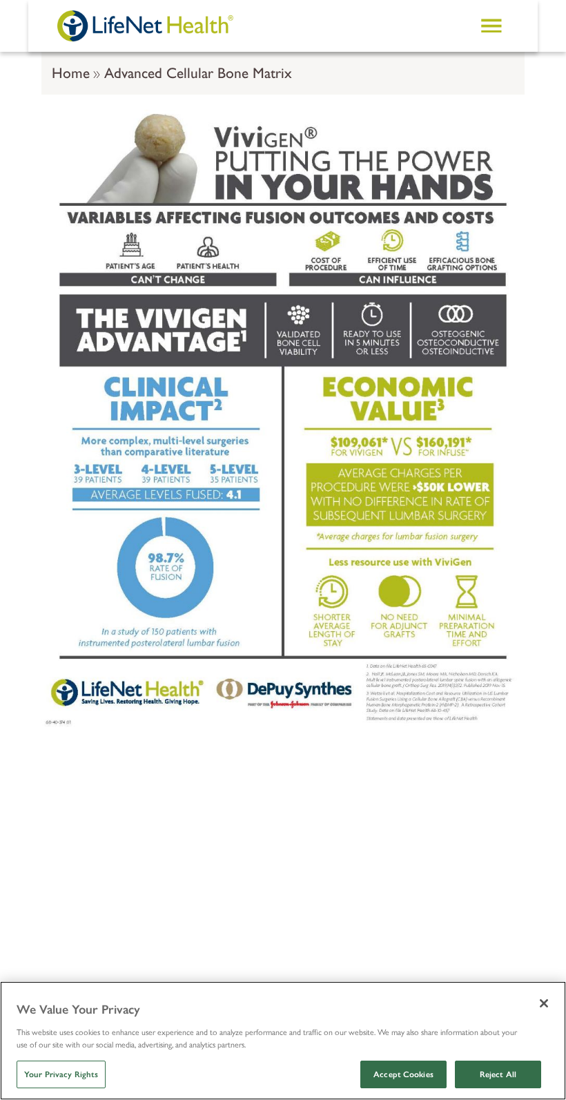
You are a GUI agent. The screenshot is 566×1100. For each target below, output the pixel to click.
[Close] (544, 1003)
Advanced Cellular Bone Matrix (198, 72)
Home (71, 72)
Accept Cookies (403, 1074)
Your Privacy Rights (61, 1074)
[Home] (145, 25)
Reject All (498, 1074)
